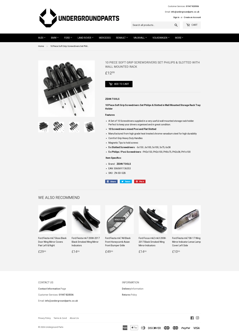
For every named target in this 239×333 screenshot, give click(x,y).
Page (52, 288)
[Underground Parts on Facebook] (192, 318)
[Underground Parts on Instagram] (197, 318)
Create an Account (192, 17)
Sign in (176, 17)
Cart (194, 24)
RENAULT (121, 37)
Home (41, 46)
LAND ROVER (85, 37)
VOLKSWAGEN (160, 37)
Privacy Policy (44, 318)
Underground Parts (54, 327)
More (178, 37)
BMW (54, 37)
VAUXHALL (139, 37)
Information (132, 288)
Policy (129, 294)
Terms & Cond (60, 318)
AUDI (41, 37)
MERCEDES (105, 37)
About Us (74, 318)
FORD (67, 37)
